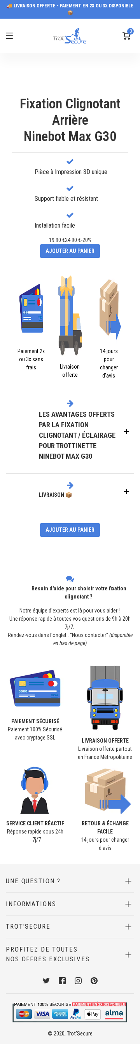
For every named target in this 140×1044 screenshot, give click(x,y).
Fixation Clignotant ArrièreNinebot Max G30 (70, 120)
